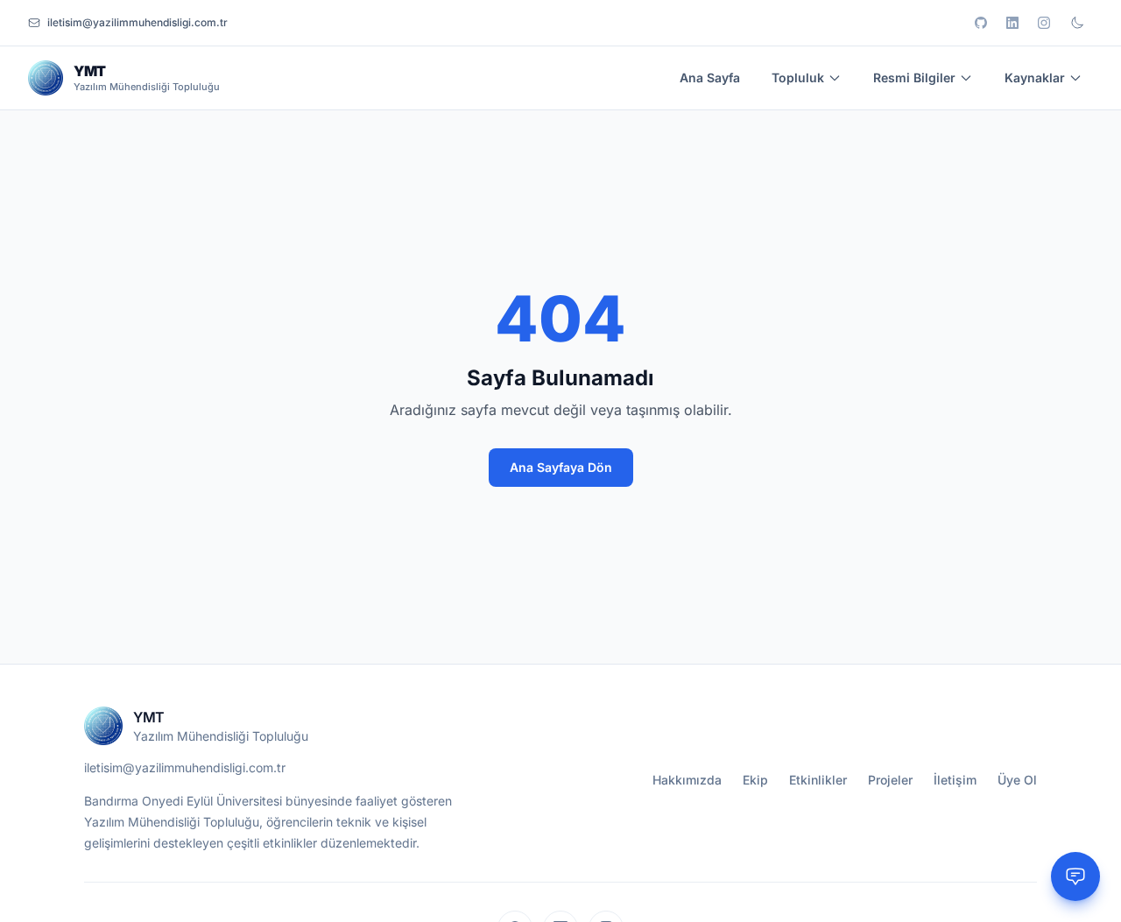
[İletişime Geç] (1075, 876)
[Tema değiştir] (1077, 23)
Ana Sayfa (710, 77)
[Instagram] (1044, 23)
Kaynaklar (1035, 77)
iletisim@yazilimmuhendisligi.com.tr (185, 767)
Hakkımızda (687, 779)
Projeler (890, 779)
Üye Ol (1017, 779)
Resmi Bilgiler (914, 77)
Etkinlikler (818, 779)
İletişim (955, 779)
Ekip (755, 779)
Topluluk (798, 77)
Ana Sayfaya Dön (561, 467)
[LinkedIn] (1012, 23)
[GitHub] (981, 23)
